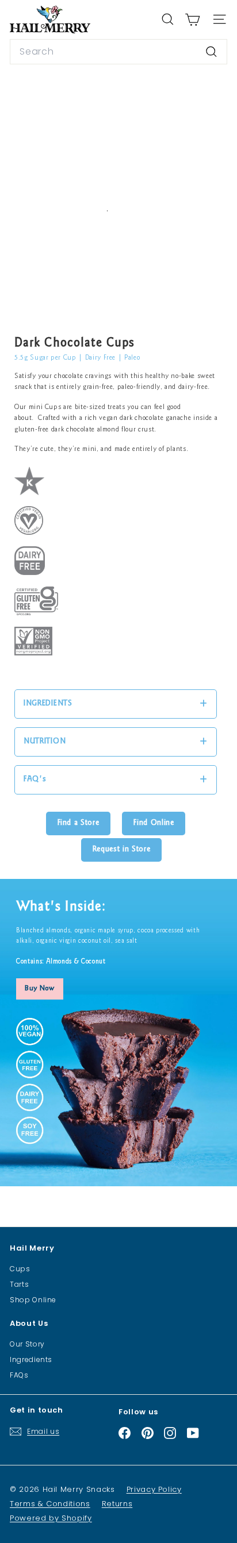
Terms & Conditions (50, 1503)
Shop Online (33, 1300)
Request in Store (121, 850)
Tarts (19, 1284)
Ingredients (31, 1359)
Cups (20, 1269)
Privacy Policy (154, 1489)
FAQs (19, 1375)
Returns (117, 1503)
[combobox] (118, 51)
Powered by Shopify (51, 1518)
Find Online (153, 823)
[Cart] (192, 19)
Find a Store (79, 823)
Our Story (27, 1344)
